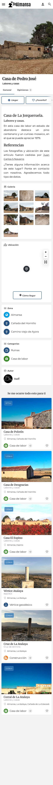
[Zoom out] (46, 256)
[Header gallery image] (26, 41)
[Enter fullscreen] (46, 262)
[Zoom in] (46, 252)
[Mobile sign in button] (43, 4)
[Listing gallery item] (11, 195)
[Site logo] (20, 4)
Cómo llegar (28, 295)
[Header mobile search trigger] (50, 4)
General (7, 90)
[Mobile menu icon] (3, 4)
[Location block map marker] (26, 269)
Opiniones (24, 90)
